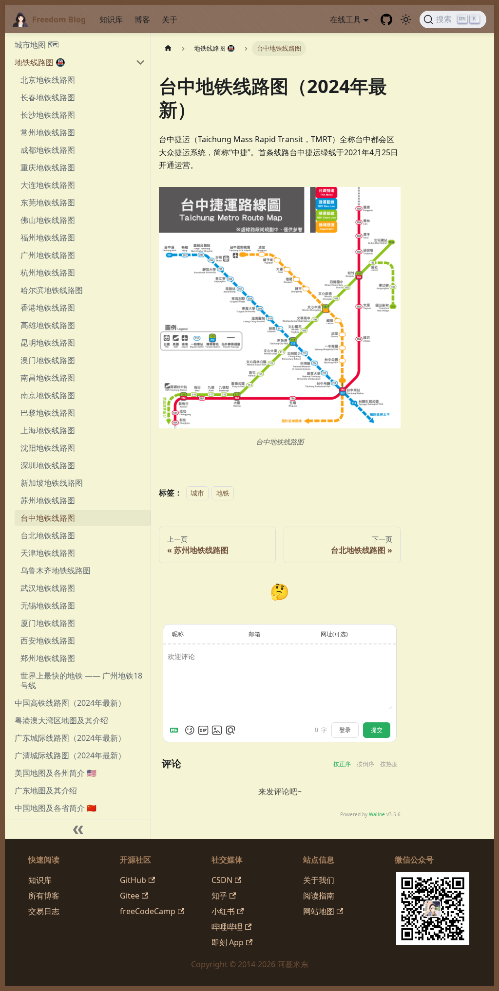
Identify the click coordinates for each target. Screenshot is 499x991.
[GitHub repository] (386, 19)
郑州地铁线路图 (47, 658)
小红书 (223, 911)
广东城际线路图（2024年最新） (70, 738)
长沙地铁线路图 (47, 115)
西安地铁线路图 (47, 640)
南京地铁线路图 (47, 395)
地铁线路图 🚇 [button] (40, 62)
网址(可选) (334, 634)
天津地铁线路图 (47, 553)
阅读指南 (318, 895)
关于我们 (318, 880)
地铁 (223, 492)
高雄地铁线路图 (47, 325)
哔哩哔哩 (227, 926)
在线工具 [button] (345, 19)
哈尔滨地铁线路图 (51, 290)
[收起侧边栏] (78, 829)
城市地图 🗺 (36, 44)
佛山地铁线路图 (47, 220)
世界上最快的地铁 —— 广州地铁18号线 (81, 680)
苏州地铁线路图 (47, 500)
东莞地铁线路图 (47, 202)
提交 (377, 730)
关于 (169, 19)
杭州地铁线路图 (47, 272)
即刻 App (227, 942)
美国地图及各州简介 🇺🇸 (55, 773)
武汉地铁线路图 (47, 588)
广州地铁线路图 (47, 255)
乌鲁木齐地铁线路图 (55, 570)
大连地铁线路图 (47, 185)
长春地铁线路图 (47, 97)
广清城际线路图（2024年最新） (70, 755)
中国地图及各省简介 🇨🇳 (55, 808)
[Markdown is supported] (176, 730)
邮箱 (254, 634)
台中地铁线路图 (47, 518)
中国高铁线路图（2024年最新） (70, 702)
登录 (345, 730)
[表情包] (203, 730)
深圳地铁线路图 (47, 465)
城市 (197, 492)
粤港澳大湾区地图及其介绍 (61, 720)
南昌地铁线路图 (47, 377)
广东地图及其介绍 (46, 790)
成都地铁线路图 (47, 150)
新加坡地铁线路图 (51, 482)
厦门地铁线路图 (47, 623)
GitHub (133, 880)
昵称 (178, 634)
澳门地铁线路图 (47, 360)
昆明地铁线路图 (47, 342)
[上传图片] (217, 730)
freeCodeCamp (147, 911)
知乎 (219, 895)
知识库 (111, 19)
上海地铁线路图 (47, 430)
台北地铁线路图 (47, 535)
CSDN (221, 880)
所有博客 (43, 895)
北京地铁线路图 (47, 79)
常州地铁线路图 (47, 132)
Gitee (129, 895)
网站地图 (318, 911)
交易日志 (43, 911)
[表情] (189, 730)
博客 (142, 19)
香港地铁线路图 (47, 307)
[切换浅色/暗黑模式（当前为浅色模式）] (406, 19)
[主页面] (168, 48)
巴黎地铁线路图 (47, 412)
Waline (377, 814)
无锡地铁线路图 (47, 605)
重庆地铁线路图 (47, 167)
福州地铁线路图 (47, 237)
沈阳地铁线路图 (47, 447)
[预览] (230, 730)
